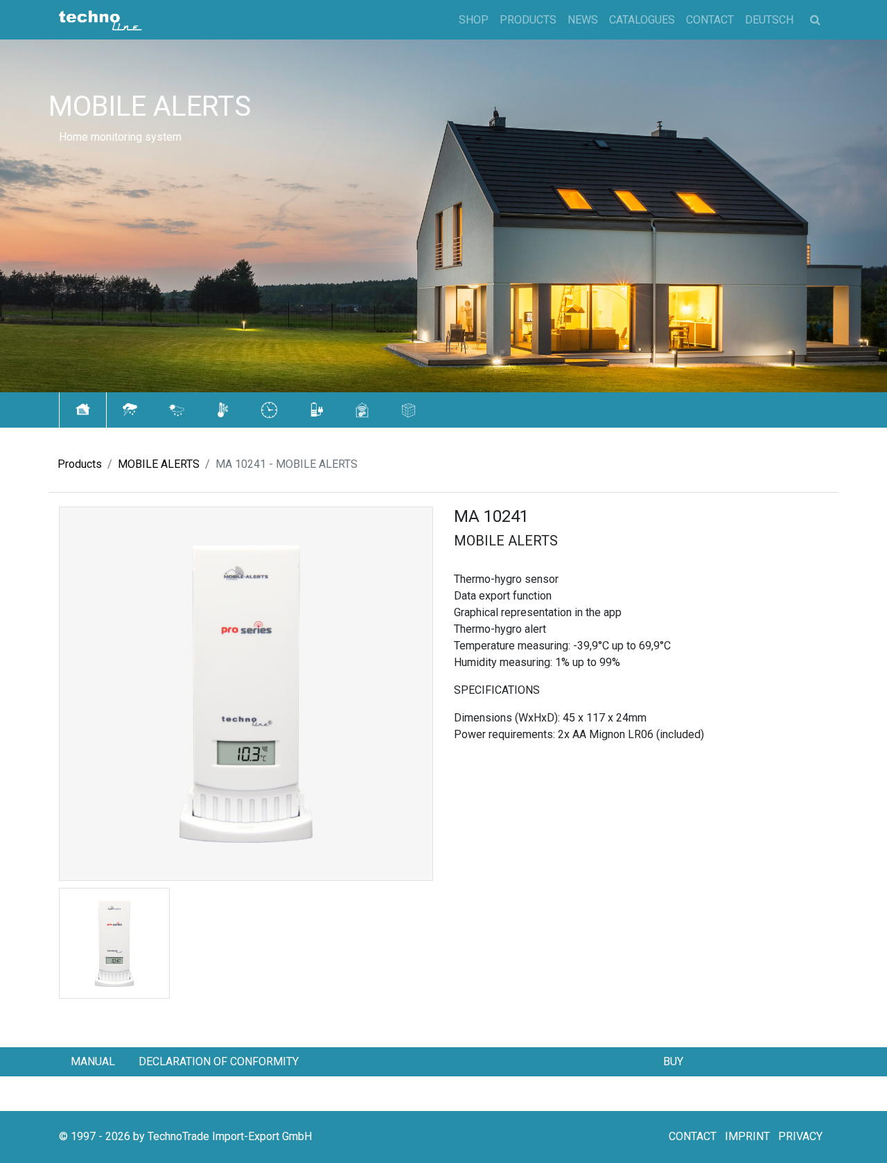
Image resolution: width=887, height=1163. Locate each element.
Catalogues (642, 19)
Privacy (800, 1136)
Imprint (747, 1136)
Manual (93, 1061)
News (583, 19)
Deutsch (769, 19)
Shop (474, 19)
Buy (673, 1061)
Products (528, 19)
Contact (710, 19)
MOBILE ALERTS (159, 464)
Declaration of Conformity (219, 1061)
